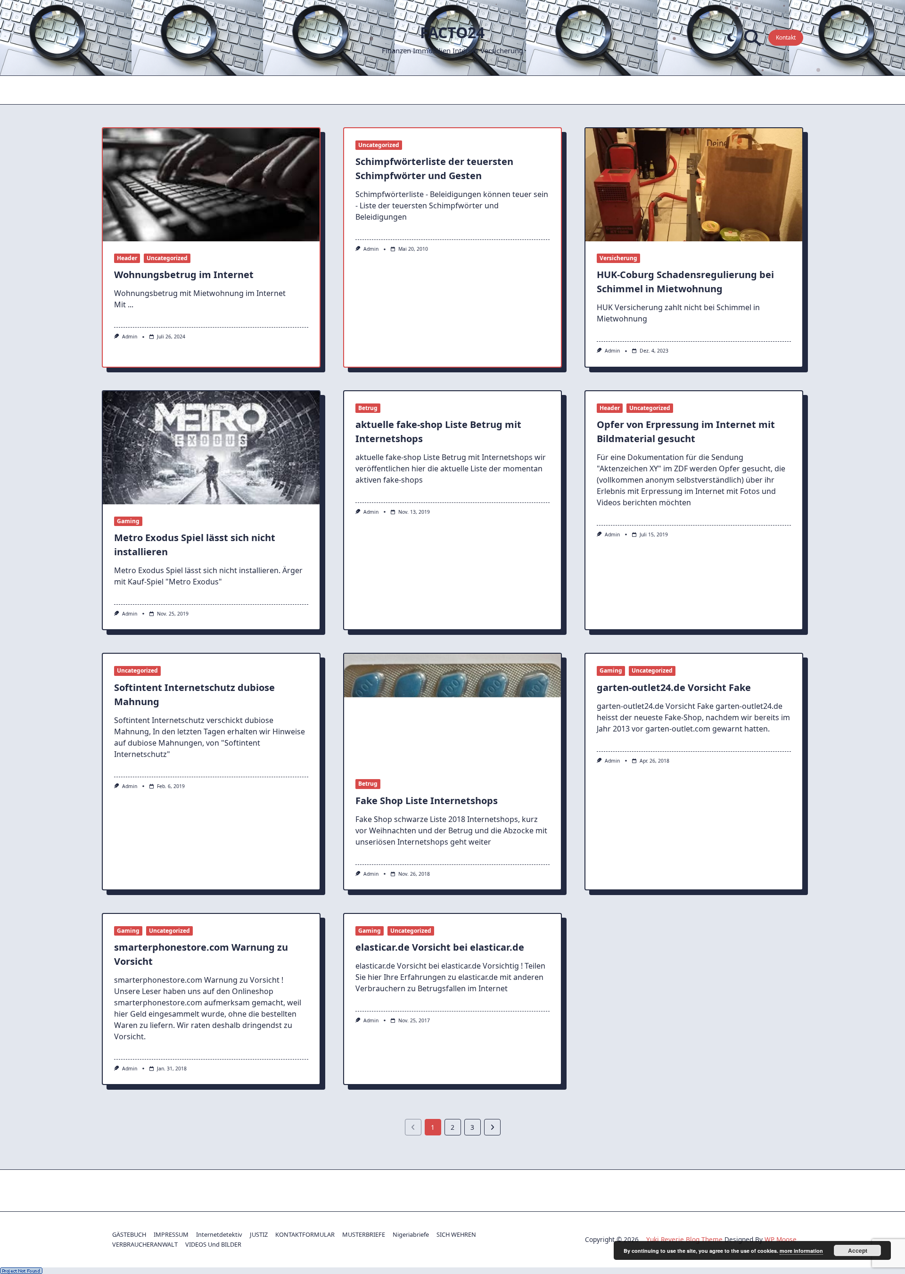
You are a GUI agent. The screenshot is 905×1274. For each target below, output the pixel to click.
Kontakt (786, 37)
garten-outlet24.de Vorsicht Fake (674, 687)
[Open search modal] (752, 37)
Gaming (128, 521)
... (130, 304)
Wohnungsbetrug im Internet (184, 274)
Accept (857, 1250)
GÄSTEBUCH (129, 1234)
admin (129, 336)
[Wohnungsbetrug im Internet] (211, 184)
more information (801, 1250)
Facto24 (452, 32)
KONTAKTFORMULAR (305, 1234)
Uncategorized (167, 258)
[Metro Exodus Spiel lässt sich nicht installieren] (211, 447)
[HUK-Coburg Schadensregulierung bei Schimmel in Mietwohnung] (693, 184)
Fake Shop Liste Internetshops (426, 800)
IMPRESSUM (171, 1234)
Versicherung (618, 258)
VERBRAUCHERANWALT (145, 1244)
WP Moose (781, 1239)
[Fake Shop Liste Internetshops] (452, 710)
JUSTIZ (259, 1234)
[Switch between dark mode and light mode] (731, 38)
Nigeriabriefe (411, 1234)
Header (127, 258)
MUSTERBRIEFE (363, 1234)
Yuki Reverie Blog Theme (684, 1239)
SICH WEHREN (456, 1234)
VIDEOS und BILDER (213, 1244)
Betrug (368, 408)
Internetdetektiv (219, 1234)
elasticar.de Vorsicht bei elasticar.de (439, 947)
